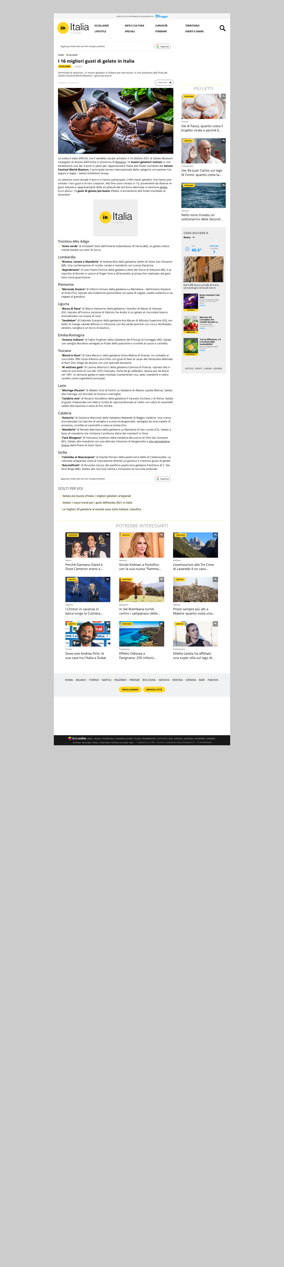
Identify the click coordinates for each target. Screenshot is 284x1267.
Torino (68, 649)
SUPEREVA (211, 739)
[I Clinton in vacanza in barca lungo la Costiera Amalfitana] (87, 589)
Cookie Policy (104, 743)
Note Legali (86, 743)
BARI (202, 680)
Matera (176, 604)
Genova (123, 560)
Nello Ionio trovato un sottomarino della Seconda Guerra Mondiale (201, 219)
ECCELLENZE (71, 55)
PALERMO (120, 680)
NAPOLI (106, 680)
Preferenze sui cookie (119, 743)
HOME (61, 55)
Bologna (78, 66)
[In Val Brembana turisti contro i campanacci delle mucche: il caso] (141, 589)
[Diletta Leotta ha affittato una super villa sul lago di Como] (195, 634)
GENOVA (163, 680)
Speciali (130, 31)
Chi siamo (77, 743)
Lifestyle (100, 31)
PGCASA (137, 739)
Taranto (185, 210)
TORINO (94, 680)
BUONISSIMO (200, 739)
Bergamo (123, 604)
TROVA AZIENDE (130, 689)
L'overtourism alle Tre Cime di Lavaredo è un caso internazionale (193, 568)
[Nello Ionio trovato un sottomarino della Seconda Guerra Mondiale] (203, 195)
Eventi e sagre (194, 31)
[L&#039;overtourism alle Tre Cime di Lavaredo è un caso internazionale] (195, 545)
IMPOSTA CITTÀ (154, 689)
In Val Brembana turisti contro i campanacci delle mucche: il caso (138, 613)
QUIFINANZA (189, 739)
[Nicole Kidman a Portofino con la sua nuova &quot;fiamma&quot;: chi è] (141, 545)
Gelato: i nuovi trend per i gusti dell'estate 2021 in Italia (97, 502)
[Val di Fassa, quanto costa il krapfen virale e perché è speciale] (203, 106)
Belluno (177, 560)
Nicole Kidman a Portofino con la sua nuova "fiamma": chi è (140, 568)
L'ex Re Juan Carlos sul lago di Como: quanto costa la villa (201, 174)
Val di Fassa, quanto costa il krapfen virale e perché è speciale (202, 130)
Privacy (95, 743)
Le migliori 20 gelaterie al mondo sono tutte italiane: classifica (101, 509)
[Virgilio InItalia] (73, 28)
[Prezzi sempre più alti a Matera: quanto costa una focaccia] (195, 589)
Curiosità (161, 25)
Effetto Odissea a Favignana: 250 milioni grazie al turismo (136, 657)
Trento (184, 121)
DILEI (171, 739)
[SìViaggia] (161, 16)
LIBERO (90, 739)
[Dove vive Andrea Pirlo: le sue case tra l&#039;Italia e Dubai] (87, 634)
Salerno (69, 604)
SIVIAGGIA (178, 739)
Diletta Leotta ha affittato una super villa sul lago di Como (192, 657)
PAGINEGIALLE (109, 739)
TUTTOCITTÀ (162, 739)
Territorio (192, 25)
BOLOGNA (149, 680)
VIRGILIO (97, 739)
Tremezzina (187, 166)
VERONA (177, 680)
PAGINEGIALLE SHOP (124, 739)
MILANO (81, 680)
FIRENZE (134, 680)
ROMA (69, 680)
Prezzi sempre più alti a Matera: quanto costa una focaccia (192, 613)
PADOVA (213, 680)
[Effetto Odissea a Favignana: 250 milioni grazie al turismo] (141, 634)
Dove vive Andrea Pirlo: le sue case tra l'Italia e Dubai (85, 655)
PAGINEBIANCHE (149, 739)
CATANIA (191, 680)
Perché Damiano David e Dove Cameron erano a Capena (84, 568)
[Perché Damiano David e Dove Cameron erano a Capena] (87, 545)
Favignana (124, 649)
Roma (68, 560)
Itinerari (161, 31)
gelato (163, 187)
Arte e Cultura (134, 25)
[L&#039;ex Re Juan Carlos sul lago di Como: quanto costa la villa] (203, 150)
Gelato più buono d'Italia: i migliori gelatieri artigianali (96, 496)
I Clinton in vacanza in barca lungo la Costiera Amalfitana (82, 613)
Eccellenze (102, 25)
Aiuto (131, 743)
